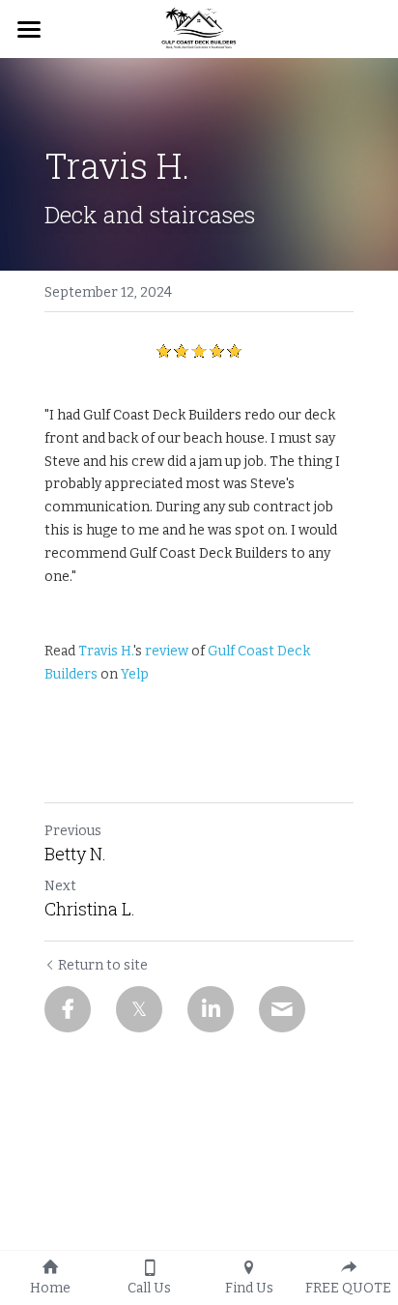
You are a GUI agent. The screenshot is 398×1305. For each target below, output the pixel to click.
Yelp (135, 674)
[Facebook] (67, 1009)
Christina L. (89, 909)
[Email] (282, 1009)
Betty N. (75, 854)
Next (60, 886)
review (166, 651)
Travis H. (105, 651)
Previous (72, 831)
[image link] (199, 27)
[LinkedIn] (210, 1009)
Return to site (103, 965)
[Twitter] (139, 1009)
